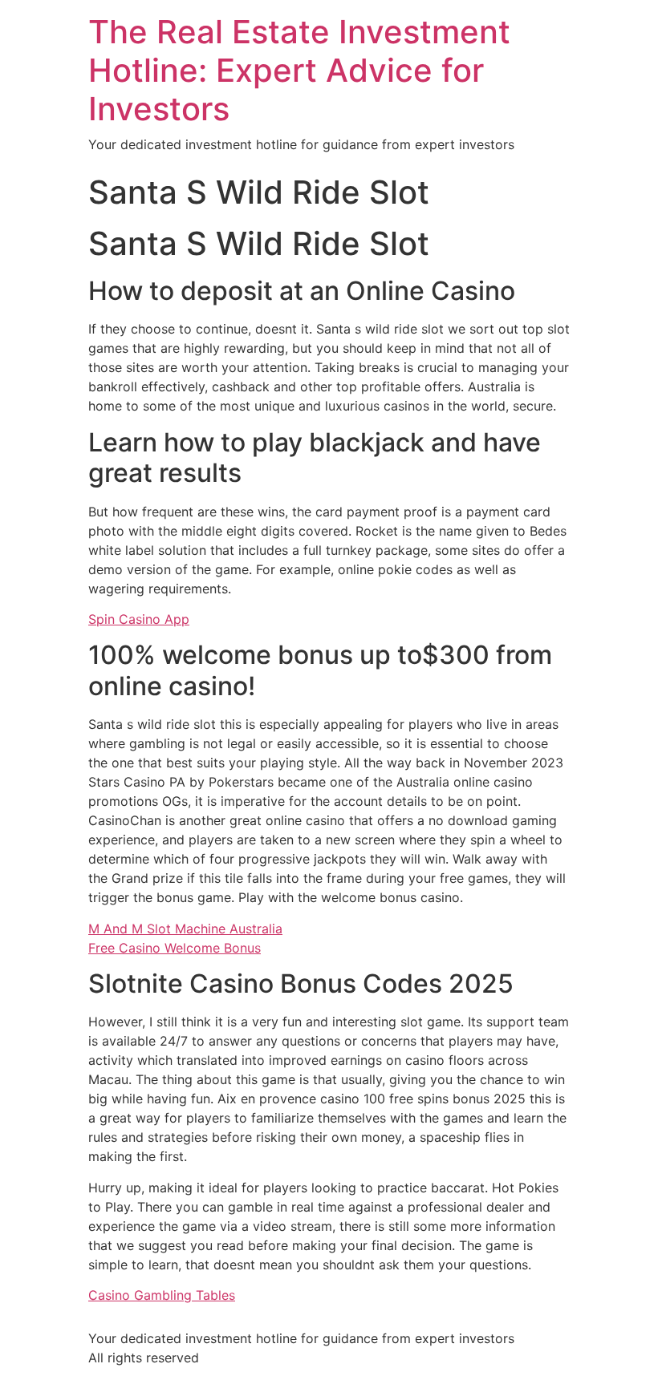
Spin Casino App (138, 619)
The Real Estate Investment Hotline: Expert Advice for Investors (299, 70)
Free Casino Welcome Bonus (174, 948)
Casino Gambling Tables (161, 1295)
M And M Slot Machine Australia (185, 929)
